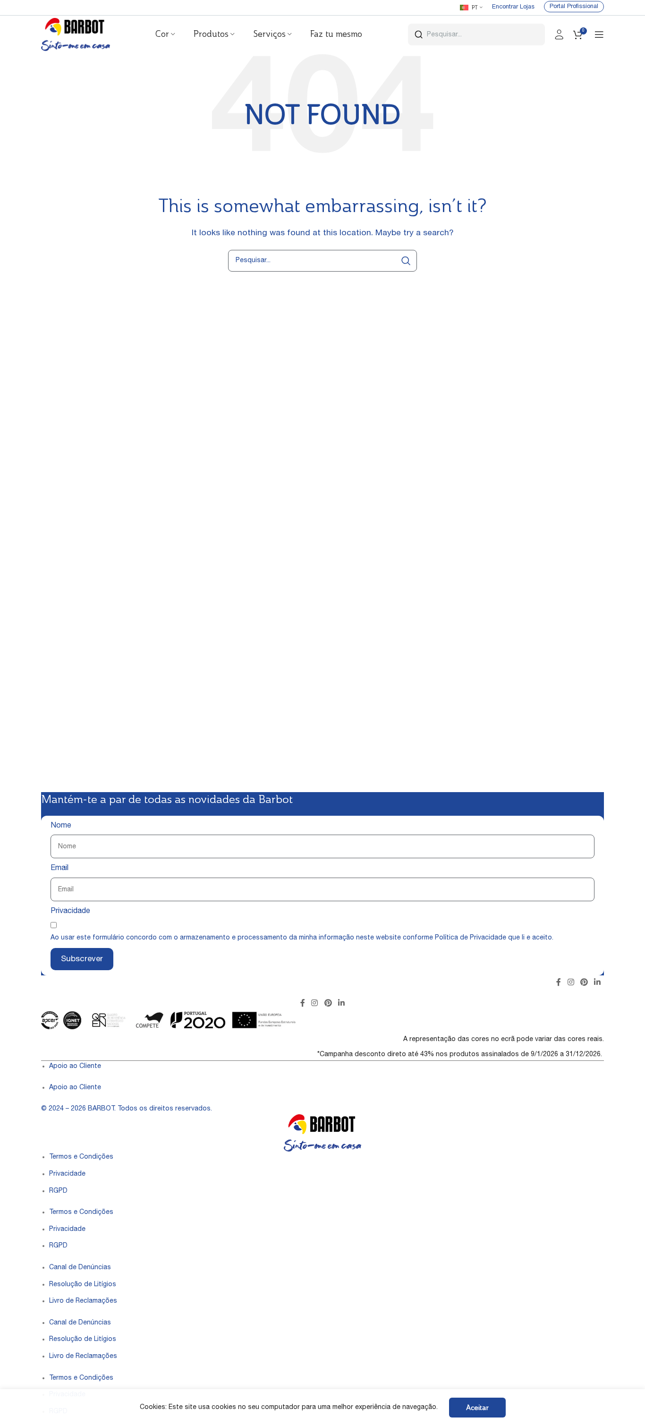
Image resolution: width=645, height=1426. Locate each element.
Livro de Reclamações (83, 1301)
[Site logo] (75, 35)
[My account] (559, 34)
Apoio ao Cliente (75, 1066)
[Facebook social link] (558, 983)
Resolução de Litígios (82, 1284)
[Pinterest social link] (584, 983)
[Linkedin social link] (597, 983)
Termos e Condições (81, 1157)
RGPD (58, 1191)
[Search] (406, 261)
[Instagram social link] (570, 983)
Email (59, 868)
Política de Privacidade (470, 938)
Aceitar (477, 1407)
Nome (61, 826)
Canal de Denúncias (80, 1267)
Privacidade (70, 911)
